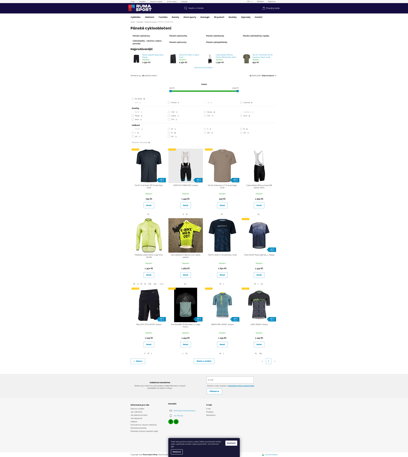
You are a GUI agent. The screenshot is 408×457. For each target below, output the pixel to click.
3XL (245, 133)
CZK (248, 1)
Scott (246, 116)
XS (173, 129)
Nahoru (139, 361)
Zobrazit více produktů (203, 68)
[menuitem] (135, 17)
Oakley (174, 116)
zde (172, 446)
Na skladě (140, 99)
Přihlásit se (214, 391)
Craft (174, 112)
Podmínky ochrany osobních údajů (144, 431)
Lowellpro (248, 112)
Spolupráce (210, 415)
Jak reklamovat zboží (139, 415)
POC (210, 116)
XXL (209, 133)
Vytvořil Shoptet (271, 455)
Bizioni (138, 112)
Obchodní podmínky (139, 428)
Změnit (138, 129)
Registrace (271, 1)
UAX (174, 119)
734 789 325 (178, 416)
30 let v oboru (172, 1)
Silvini (138, 119)
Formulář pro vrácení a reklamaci (144, 425)
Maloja (138, 116)
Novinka (175, 102)
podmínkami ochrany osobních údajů (241, 386)
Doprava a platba (156, 1)
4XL (137, 136)
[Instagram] (176, 421)
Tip (209, 102)
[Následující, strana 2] (268, 361)
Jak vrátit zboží (136, 412)
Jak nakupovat (136, 418)
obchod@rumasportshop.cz (185, 411)
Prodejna (142, 1)
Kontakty (184, 1)
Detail (148, 205)
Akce (137, 102)
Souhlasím (231, 443)
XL (173, 133)
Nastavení (177, 452)
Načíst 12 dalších (204, 361)
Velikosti (134, 422)
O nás (133, 1)
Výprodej (247, 102)
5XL (173, 136)
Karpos (211, 112)
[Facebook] (170, 421)
